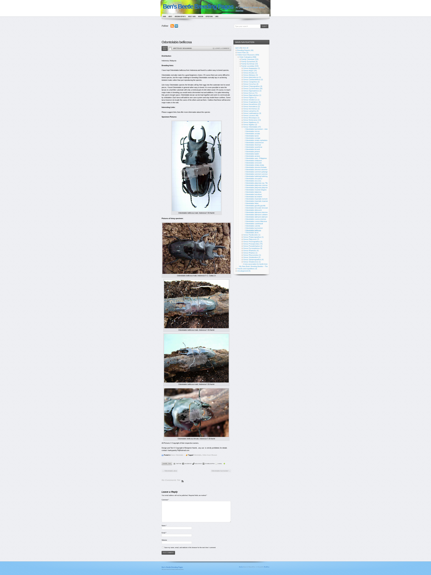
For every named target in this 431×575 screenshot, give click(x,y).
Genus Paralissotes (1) (251, 235)
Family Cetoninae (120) (249, 59)
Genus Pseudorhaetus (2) (252, 246)
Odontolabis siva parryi (253, 178)
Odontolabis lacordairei (253, 197)
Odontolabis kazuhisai (253, 194)
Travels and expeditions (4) (247, 269)
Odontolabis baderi (252, 154)
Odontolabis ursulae (252, 134)
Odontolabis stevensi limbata (255, 167)
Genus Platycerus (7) (251, 239)
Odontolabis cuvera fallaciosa (256, 221)
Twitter (178, 463)
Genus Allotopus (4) (250, 75)
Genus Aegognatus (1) (251, 68)
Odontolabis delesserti (253, 210)
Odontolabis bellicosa (253, 230)
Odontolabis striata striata (254, 165)
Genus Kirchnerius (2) (251, 109)
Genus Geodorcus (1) (251, 100)
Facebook (188, 463)
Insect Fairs (192, 16)
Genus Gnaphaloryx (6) (252, 102)
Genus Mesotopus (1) (251, 118)
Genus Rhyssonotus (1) (252, 255)
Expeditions (209, 16)
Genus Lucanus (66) (250, 115)
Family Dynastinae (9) (249, 61)
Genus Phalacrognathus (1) (253, 237)
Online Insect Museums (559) (248, 55)
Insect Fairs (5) (242, 52)
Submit (264, 26)
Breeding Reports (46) (245, 50)
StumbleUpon (209, 463)
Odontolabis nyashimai (253, 147)
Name (164, 525)
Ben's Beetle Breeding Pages (198, 6)
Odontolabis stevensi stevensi (256, 169)
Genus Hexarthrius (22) (252, 104)
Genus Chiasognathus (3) (252, 86)
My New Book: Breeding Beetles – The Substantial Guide (260, 266)
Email (164, 533)
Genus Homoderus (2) (251, 106)
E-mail (220, 463)
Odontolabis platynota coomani (256, 185)
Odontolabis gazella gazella (255, 206)
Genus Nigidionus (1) (251, 122)
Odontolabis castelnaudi (254, 224)
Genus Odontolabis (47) (252, 127)
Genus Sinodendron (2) (251, 257)
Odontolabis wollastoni (253, 160)
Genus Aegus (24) (250, 70)
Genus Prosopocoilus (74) (253, 244)
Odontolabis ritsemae (253, 145)
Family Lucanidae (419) (249, 66)
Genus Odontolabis (177, 455)
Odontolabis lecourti (252, 149)
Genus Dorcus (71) (250, 93)
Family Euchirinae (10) (249, 64)
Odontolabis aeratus (252, 156)
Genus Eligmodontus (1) (252, 95)
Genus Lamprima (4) (251, 111)
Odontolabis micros (252, 131)
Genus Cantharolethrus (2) (253, 79)
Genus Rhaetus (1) (250, 253)
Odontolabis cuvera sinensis (255, 219)
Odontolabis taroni (252, 136)
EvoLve (241, 567)
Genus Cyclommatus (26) (252, 88)
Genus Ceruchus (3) (250, 84)
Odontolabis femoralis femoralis (256, 208)
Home (164, 16)
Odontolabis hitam (252, 203)
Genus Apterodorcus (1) (252, 77)
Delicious (198, 463)
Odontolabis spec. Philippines (256, 158)
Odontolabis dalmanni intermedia (257, 212)
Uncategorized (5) (243, 271)
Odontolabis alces (251, 233)
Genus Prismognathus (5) (252, 241)
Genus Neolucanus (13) (252, 120)
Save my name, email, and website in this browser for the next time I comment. (190, 547)
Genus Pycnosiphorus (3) (252, 248)
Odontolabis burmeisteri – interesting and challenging (264, 129)
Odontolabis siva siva (253, 181)
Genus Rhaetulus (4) (251, 250)
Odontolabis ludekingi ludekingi (256, 176)
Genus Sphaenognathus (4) (253, 259)
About (170, 16)
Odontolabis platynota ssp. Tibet (257, 183)
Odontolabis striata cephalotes (256, 140)
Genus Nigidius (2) (250, 125)
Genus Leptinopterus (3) (252, 113)
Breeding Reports (180, 16)
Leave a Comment (222, 48)
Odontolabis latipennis (253, 192)
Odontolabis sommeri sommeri (256, 174)
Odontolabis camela (252, 226)
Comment (165, 500)
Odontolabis (197, 455)
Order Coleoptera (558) (247, 57)
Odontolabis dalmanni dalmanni (256, 217)
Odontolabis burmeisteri (254, 228)
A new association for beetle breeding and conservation (263, 264)
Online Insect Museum (209, 455)
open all (238, 48)
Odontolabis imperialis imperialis (257, 201)
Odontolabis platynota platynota (256, 187)
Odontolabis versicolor (253, 163)
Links (216, 16)
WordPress (266, 567)
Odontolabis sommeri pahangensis (258, 172)
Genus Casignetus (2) (251, 82)
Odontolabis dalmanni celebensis (257, 215)
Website (164, 540)
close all (245, 48)
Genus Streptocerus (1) (252, 262)
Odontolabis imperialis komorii (256, 199)
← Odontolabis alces (169, 471)
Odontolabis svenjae (252, 138)
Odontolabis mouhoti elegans (256, 190)
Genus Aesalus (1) (250, 73)
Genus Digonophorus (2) (252, 91)
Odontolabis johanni (252, 151)
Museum (200, 16)
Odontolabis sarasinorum (254, 142)
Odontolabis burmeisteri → (220, 471)
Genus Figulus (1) (249, 97)
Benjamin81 (187, 48)
